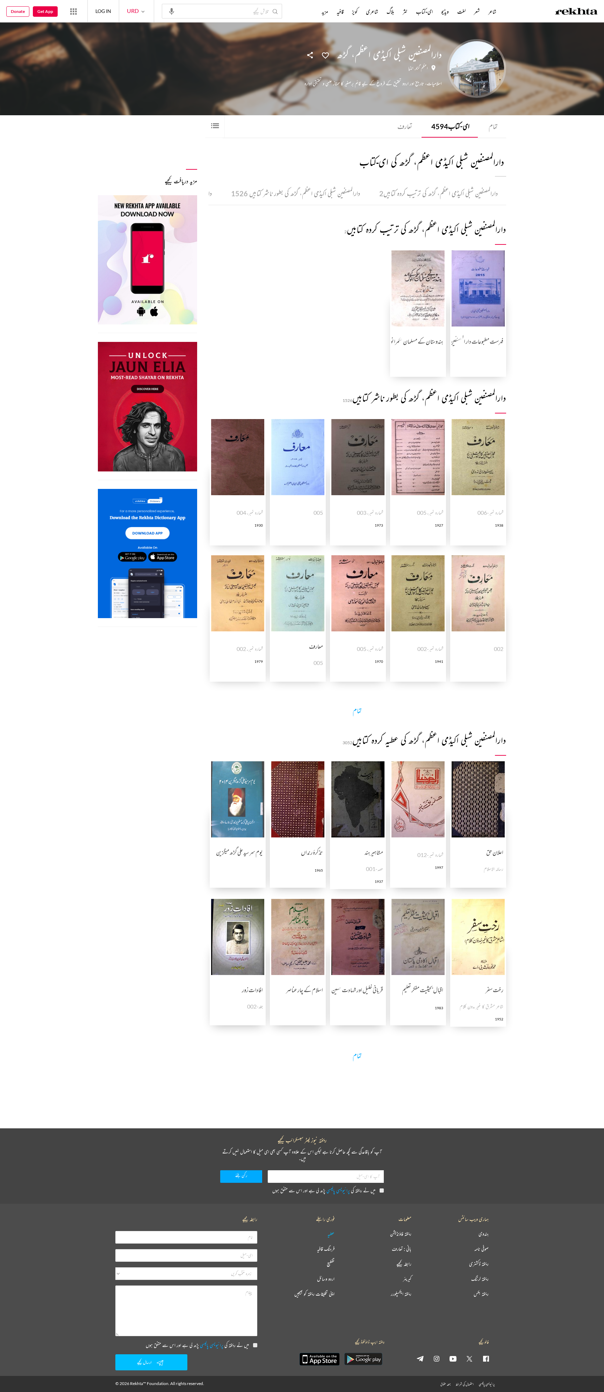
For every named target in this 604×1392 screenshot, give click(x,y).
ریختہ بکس (481, 1294)
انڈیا (411, 68)
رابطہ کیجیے (403, 1264)
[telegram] (420, 1358)
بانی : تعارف (401, 1249)
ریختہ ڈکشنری (479, 1264)
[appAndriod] (363, 1359)
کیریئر (407, 1279)
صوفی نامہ (481, 1249)
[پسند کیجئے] (325, 55)
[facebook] (485, 1358)
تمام (493, 126)
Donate (18, 11)
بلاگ (390, 11)
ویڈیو (445, 11)
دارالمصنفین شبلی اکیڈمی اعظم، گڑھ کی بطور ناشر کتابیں (295, 193)
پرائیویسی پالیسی (338, 1190)
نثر (405, 11)
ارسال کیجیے (144, 1362)
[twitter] (469, 1358)
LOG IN (103, 11)
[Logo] (576, 12)
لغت (461, 11)
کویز (355, 11)
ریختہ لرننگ (480, 1279)
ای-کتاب (450, 126)
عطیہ (331, 1234)
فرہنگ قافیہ (326, 1249)
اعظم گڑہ (422, 68)
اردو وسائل (326, 1279)
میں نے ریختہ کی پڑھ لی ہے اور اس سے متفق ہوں (323, 1190)
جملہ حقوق (445, 1384)
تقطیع (331, 1264)
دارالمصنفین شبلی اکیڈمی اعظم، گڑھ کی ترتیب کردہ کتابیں (438, 193)
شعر (477, 11)
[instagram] (436, 1358)
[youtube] (453, 1358)
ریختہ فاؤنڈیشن (400, 1234)
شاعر (492, 11)
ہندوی (484, 1234)
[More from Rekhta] (73, 11)
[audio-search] (171, 10)
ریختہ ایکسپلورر (401, 1294)
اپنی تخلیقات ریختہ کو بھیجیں (314, 1294)
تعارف (404, 126)
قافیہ (340, 11)
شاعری (372, 11)
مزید (325, 11)
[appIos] (319, 1359)
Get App (45, 11)
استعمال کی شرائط (465, 1384)
